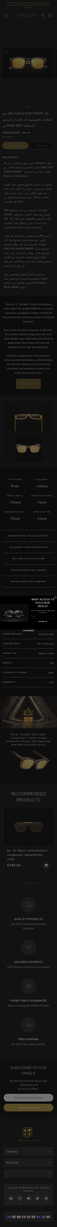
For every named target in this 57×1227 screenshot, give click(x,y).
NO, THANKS (42, 625)
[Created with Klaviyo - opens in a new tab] (28, 630)
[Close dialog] (55, 597)
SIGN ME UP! (42, 621)
